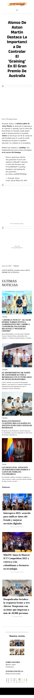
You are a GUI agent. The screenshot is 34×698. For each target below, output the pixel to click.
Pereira (4, 464)
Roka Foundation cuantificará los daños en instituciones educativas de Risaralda (17, 424)
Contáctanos (10, 667)
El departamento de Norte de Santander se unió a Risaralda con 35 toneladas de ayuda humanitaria (17, 376)
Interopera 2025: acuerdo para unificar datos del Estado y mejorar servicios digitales (16, 518)
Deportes (16, 266)
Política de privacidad (13, 673)
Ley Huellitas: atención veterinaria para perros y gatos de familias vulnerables (16, 470)
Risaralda (4, 369)
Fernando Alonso (19, 270)
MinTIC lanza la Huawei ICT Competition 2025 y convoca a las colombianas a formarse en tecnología (16, 561)
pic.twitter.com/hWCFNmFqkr (16, 174)
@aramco (18, 164)
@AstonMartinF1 (12, 166)
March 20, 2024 (21, 180)
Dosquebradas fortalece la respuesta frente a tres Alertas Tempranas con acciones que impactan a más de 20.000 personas (16, 606)
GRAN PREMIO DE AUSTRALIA (16, 271)
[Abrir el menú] (17, 10)
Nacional (4, 317)
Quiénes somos (11, 664)
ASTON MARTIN (7, 270)
